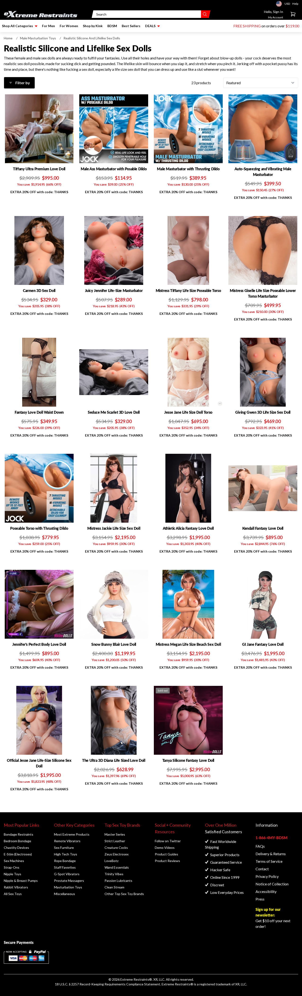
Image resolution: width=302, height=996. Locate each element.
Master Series (115, 834)
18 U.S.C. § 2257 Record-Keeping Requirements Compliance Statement (107, 984)
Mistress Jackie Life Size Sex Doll (113, 528)
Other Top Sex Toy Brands (124, 894)
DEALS (150, 26)
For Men (48, 26)
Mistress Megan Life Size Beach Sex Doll (188, 644)
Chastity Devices (16, 848)
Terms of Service (269, 861)
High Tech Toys (65, 854)
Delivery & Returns (271, 853)
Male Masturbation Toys (38, 38)
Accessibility (266, 891)
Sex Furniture (64, 848)
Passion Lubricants (118, 881)
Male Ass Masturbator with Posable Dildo (114, 169)
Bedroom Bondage (17, 841)
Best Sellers (131, 26)
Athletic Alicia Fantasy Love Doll (188, 528)
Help (295, 3)
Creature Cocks (116, 848)
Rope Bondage (65, 861)
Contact (262, 869)
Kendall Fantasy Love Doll (262, 528)
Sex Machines (14, 861)
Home (8, 38)
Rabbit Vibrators (16, 887)
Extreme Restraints (134, 979)
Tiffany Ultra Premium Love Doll (39, 169)
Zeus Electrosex (117, 854)
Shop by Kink (93, 26)
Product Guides (166, 854)
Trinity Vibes (114, 874)
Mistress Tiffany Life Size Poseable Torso (188, 290)
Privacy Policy (267, 876)
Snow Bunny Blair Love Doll (113, 644)
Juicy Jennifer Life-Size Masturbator (114, 290)
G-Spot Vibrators (67, 874)
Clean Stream (114, 887)
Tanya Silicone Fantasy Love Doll (188, 760)
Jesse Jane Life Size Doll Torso (188, 412)
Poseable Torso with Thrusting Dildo (39, 528)
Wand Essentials (117, 867)
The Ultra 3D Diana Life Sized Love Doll (113, 760)
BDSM (112, 26)
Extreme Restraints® (177, 984)
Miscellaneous (64, 894)
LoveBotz (111, 861)
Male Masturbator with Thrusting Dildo (188, 169)
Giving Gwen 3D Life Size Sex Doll (262, 412)
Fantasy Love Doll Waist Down (39, 412)
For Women (69, 26)
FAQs (260, 846)
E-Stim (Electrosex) (18, 854)
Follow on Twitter (168, 841)
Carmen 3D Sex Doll (39, 290)
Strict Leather (115, 841)
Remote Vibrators (67, 841)
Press (260, 899)
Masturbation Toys (68, 887)
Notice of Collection (272, 884)
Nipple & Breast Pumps (21, 881)
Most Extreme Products (71, 834)
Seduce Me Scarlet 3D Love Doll (114, 412)
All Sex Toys (13, 894)
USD (280, 3)
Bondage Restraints (18, 834)
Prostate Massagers (69, 881)
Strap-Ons (11, 867)
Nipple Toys (12, 874)
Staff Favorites (65, 867)
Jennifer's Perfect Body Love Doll (39, 644)
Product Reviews (167, 861)
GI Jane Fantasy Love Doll (262, 644)
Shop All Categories (17, 26)
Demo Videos (165, 848)
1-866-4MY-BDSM (271, 837)
